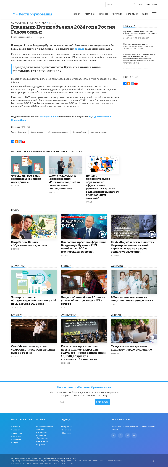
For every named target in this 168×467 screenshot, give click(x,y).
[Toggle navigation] (154, 14)
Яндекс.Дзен (18, 120)
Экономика (42, 432)
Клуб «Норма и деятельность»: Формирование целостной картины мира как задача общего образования (133, 246)
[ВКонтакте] (12, 141)
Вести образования (20, 37)
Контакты (66, 429)
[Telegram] (20, 141)
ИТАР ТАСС (25, 126)
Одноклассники (101, 116)
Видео (145, 14)
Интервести (42, 441)
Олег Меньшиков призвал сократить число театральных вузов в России (33, 349)
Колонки (103, 14)
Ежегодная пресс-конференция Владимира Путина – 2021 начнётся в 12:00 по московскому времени (83, 246)
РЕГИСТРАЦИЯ (151, 4)
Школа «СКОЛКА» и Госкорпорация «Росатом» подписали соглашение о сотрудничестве (64, 182)
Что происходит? (141, 38)
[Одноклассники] (16, 141)
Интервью (117, 14)
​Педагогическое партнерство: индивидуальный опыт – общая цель (138, 44)
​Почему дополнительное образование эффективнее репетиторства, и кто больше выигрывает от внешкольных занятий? (102, 187)
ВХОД (141, 4)
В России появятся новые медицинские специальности (132, 299)
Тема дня (89, 14)
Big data (41, 444)
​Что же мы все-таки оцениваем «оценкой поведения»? (26, 179)
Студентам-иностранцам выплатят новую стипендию (131, 348)
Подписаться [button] (102, 402)
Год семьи (22, 132)
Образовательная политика (28, 22)
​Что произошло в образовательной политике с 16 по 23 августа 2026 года (33, 300)
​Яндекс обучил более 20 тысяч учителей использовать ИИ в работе (83, 300)
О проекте (67, 426)
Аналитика (132, 14)
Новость (52, 22)
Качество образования (42, 436)
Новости (76, 14)
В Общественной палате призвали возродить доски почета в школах (137, 69)
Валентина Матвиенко (99, 132)
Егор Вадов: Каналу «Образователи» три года (29, 243)
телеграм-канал (49, 116)
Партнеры (66, 432)
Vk (89, 116)
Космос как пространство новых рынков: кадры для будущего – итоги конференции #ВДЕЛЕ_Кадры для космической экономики (83, 353)
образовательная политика (58, 132)
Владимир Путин (79, 132)
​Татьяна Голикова (37, 132)
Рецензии (16, 439)
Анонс (136, 62)
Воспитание (138, 48)
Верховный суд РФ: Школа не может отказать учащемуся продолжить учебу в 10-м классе (140, 33)
